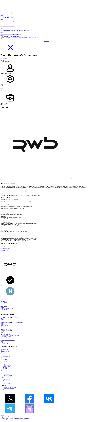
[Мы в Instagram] (68, 402)
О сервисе (5, 361)
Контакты (5, 368)
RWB (71, 178)
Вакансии (3, 37)
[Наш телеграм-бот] (29, 412)
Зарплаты (34, 37)
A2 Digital (3, 331)
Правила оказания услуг (8, 388)
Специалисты (8, 37)
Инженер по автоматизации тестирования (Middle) (12, 322)
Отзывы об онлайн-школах (9, 373)
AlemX (2, 326)
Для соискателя (6, 379)
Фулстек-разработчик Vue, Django (8, 340)
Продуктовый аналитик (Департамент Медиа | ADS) (12, 304)
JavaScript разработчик (5, 248)
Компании (25, 37)
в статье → (46, 41)
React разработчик (5, 246)
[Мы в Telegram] (10, 412)
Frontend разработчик (5, 252)
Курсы (10, 420)
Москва (5, 302)
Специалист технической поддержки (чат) (10, 317)
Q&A (4, 420)
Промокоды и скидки (7, 375)
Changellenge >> (4, 336)
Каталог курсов (6, 366)
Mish (2, 323)
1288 (9, 413)
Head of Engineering (5, 325)
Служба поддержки (7, 383)
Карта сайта (5, 367)
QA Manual (3, 301)
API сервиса (5, 382)
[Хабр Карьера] (6, 12)
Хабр (2, 420)
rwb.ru (2, 181)
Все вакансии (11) (7, 181)
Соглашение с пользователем (9, 387)
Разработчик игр (4, 250)
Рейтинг (30, 37)
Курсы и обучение (15, 37)
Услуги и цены (6, 362)
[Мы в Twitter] (10, 402)
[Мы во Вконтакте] (48, 402)
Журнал (37, 37)
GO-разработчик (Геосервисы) (7, 308)
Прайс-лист (5, 389)
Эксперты (21, 37)
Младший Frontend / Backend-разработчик (10, 335)
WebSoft (2, 318)
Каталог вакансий (7, 365)
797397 (16, 413)
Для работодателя (7, 380)
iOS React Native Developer (6, 330)
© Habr (2, 415)
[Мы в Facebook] (29, 402)
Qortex (2, 341)
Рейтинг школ (6, 374)
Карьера (7, 420)
